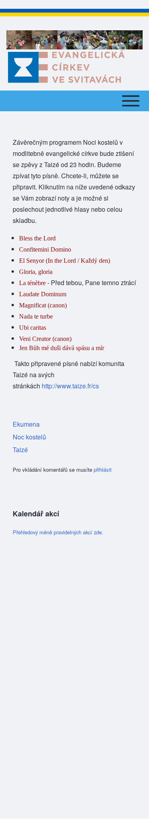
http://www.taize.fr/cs (70, 385)
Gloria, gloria (35, 271)
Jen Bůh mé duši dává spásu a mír (61, 348)
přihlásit (103, 469)
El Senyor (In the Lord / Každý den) (64, 260)
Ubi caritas (32, 327)
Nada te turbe (36, 316)
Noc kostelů (29, 436)
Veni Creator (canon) (45, 338)
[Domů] (66, 66)
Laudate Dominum (42, 294)
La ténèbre (32, 283)
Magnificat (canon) (43, 305)
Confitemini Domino (45, 249)
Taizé (20, 449)
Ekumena (26, 424)
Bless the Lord (37, 238)
